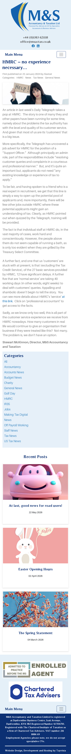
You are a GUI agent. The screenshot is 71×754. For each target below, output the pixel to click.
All (5, 361)
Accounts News (14, 372)
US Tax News (12, 441)
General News (13, 388)
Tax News (10, 436)
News (7, 420)
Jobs (7, 409)
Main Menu (14, 54)
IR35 (7, 404)
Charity (8, 383)
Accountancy (12, 367)
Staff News (11, 430)
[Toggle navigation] (61, 54)
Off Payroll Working (16, 425)
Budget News (13, 377)
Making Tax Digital (16, 414)
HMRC (8, 398)
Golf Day (9, 393)
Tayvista (61, 750)
